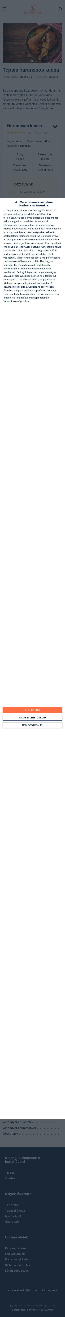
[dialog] (32, 659)
